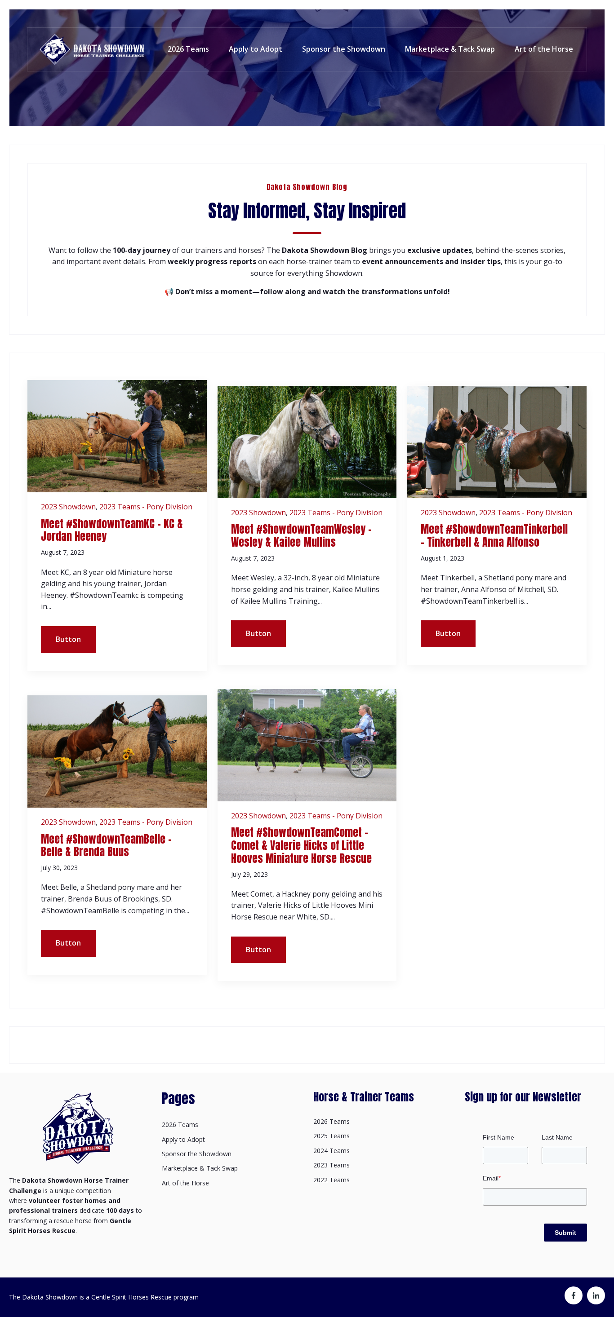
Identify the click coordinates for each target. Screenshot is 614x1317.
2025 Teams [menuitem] (331, 1135)
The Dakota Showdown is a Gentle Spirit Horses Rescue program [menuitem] (104, 1297)
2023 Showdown (68, 507)
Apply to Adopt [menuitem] (183, 1139)
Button (68, 639)
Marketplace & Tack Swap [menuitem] (200, 1168)
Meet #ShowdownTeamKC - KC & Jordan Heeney (112, 530)
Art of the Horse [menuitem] (185, 1183)
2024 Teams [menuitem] (331, 1150)
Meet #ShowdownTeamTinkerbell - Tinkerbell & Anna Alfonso (494, 535)
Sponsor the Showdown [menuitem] (196, 1153)
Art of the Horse (544, 49)
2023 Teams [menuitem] (331, 1165)
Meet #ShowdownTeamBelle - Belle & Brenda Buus (106, 845)
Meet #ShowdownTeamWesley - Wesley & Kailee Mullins (301, 535)
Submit (565, 1232)
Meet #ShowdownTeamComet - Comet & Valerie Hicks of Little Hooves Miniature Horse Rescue (301, 845)
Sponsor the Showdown (343, 49)
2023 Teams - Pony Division (145, 507)
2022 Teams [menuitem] (331, 1180)
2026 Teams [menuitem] (180, 1124)
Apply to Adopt (255, 49)
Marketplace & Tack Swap (450, 49)
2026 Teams (188, 49)
